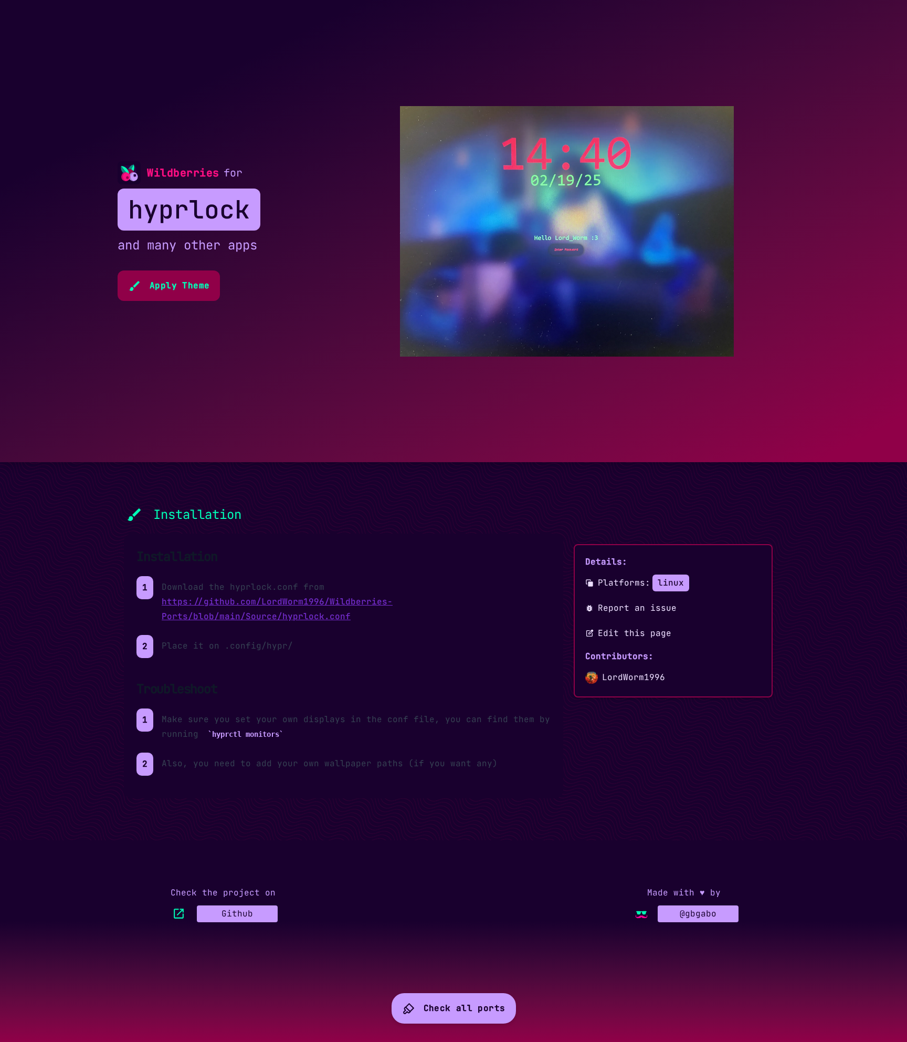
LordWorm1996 (633, 677)
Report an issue (637, 607)
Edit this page (634, 633)
